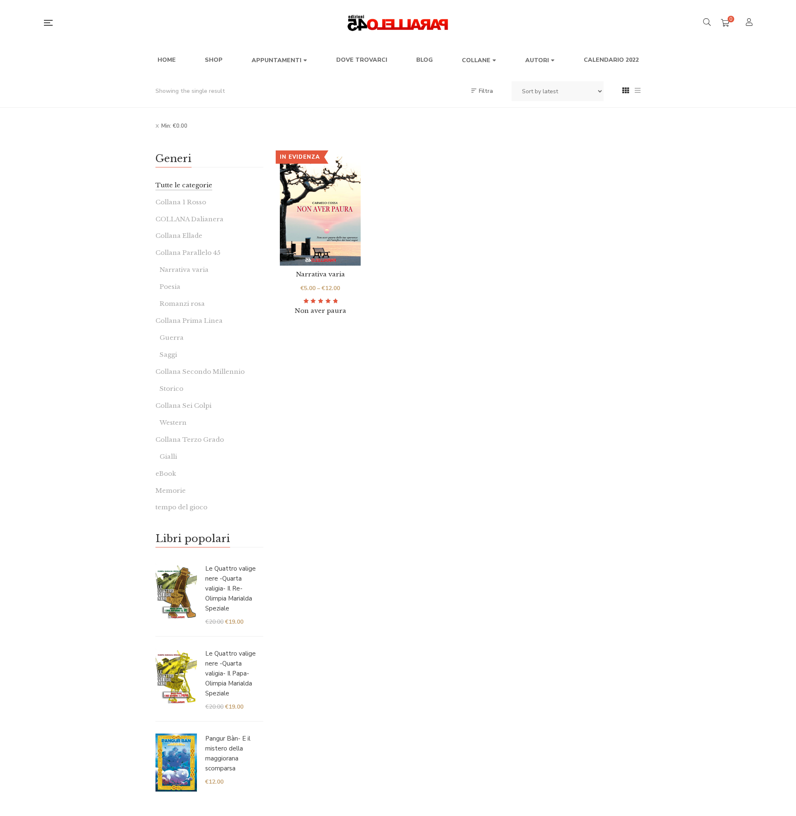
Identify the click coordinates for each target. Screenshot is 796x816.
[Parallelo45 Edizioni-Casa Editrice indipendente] (398, 23)
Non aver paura (320, 311)
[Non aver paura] (320, 209)
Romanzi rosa (182, 304)
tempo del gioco (181, 507)
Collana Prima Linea (189, 320)
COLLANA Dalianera (189, 219)
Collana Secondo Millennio (200, 371)
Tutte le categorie (183, 185)
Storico (171, 388)
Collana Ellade (178, 236)
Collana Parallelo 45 (188, 253)
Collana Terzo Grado (189, 439)
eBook (165, 473)
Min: (174, 126)
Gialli (168, 456)
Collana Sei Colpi (183, 405)
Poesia (170, 287)
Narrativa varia (320, 274)
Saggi (168, 354)
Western (173, 422)
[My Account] (750, 23)
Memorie (170, 490)
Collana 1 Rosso (180, 202)
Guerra (172, 337)
